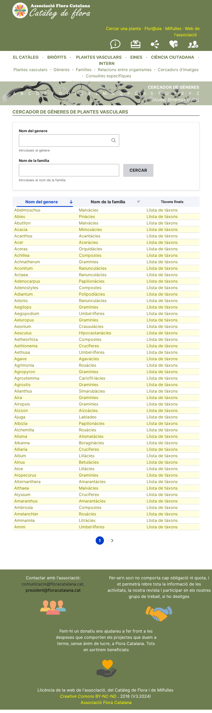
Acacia (20, 229)
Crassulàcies (91, 326)
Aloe (18, 468)
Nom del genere (33, 131)
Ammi (19, 526)
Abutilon (22, 223)
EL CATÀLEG (26, 57)
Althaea (21, 488)
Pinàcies (87, 216)
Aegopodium (26, 313)
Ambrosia (23, 507)
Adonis (21, 300)
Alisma (20, 436)
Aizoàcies (88, 410)
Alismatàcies (91, 436)
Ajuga (19, 416)
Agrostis (22, 384)
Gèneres (62, 69)
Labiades (87, 416)
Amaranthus (25, 501)
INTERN (107, 63)
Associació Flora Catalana (106, 702)
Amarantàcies (92, 481)
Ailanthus (23, 391)
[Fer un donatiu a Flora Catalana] (135, 47)
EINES (136, 57)
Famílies (84, 69)
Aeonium (22, 326)
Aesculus (23, 332)
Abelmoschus (27, 210)
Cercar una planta (123, 28)
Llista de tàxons (162, 210)
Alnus (19, 462)
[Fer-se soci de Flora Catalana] (193, 47)
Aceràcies (88, 242)
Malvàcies (88, 210)
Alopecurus (25, 475)
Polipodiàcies (92, 294)
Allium (20, 455)
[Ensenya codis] (182, 99)
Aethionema (25, 345)
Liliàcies (86, 455)
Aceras (21, 248)
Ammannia (24, 520)
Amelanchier (26, 513)
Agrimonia (24, 365)
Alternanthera (27, 481)
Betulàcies (89, 462)
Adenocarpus (27, 281)
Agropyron (24, 371)
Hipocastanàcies (95, 332)
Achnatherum (27, 261)
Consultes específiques (108, 75)
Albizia (20, 423)
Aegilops (22, 307)
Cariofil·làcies (92, 378)
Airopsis (22, 404)
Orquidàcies (90, 248)
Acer (18, 242)
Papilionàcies (91, 281)
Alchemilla (24, 429)
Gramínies (88, 261)
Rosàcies (87, 365)
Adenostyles (26, 287)
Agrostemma (26, 378)
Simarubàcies (92, 391)
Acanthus (23, 235)
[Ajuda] (159, 99)
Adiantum (23, 294)
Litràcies (87, 520)
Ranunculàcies (93, 268)
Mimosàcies (90, 229)
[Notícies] (115, 47)
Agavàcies (89, 358)
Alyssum (22, 494)
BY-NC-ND (88, 696)
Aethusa (22, 352)
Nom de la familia (34, 160)
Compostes (90, 255)
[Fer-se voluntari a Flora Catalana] (173, 46)
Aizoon (21, 410)
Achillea (21, 255)
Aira (18, 397)
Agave (20, 358)
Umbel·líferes (91, 313)
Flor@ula (153, 28)
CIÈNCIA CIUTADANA (172, 57)
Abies (19, 216)
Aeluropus (24, 319)
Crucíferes (89, 345)
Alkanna (22, 442)
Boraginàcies (91, 442)
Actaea (21, 274)
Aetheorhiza (26, 339)
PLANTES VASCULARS (99, 57)
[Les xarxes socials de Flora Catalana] (155, 46)
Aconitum (23, 268)
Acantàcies (89, 235)
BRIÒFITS (57, 57)
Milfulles (173, 28)
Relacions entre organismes (125, 69)
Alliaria (20, 449)
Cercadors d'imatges (178, 69)
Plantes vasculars (30, 69)
